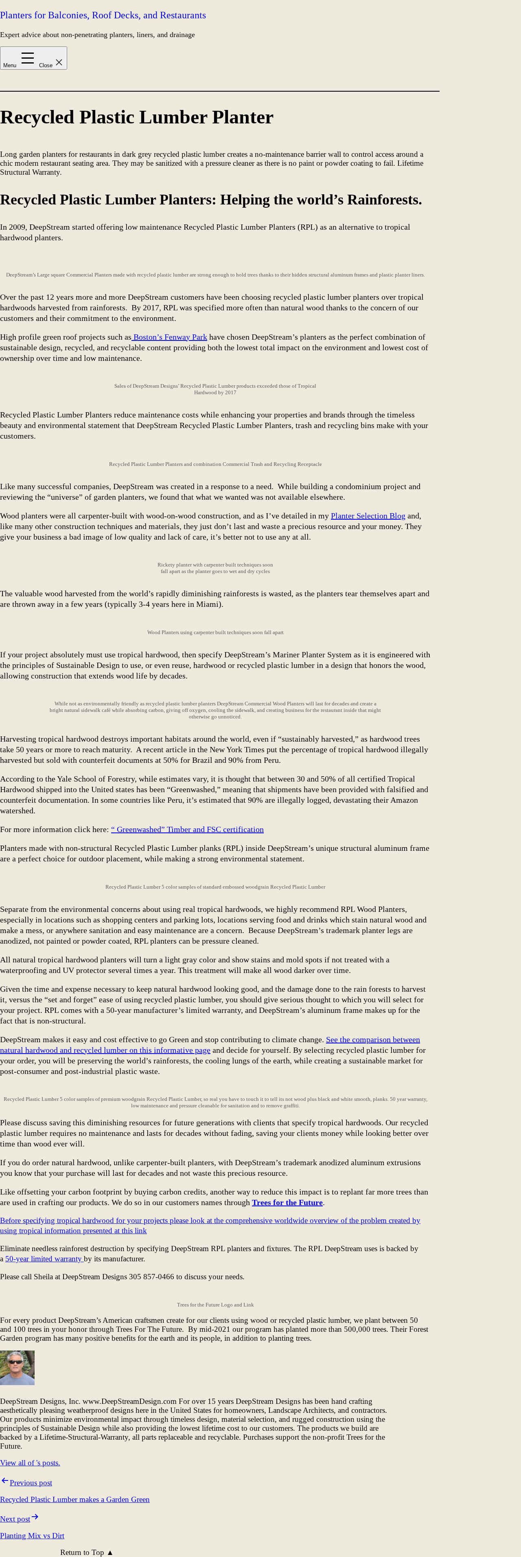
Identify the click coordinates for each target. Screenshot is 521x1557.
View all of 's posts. (30, 1462)
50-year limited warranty (44, 1258)
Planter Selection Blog (368, 515)
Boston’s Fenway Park (169, 336)
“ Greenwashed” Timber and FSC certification (187, 829)
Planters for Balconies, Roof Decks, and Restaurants (103, 15)
